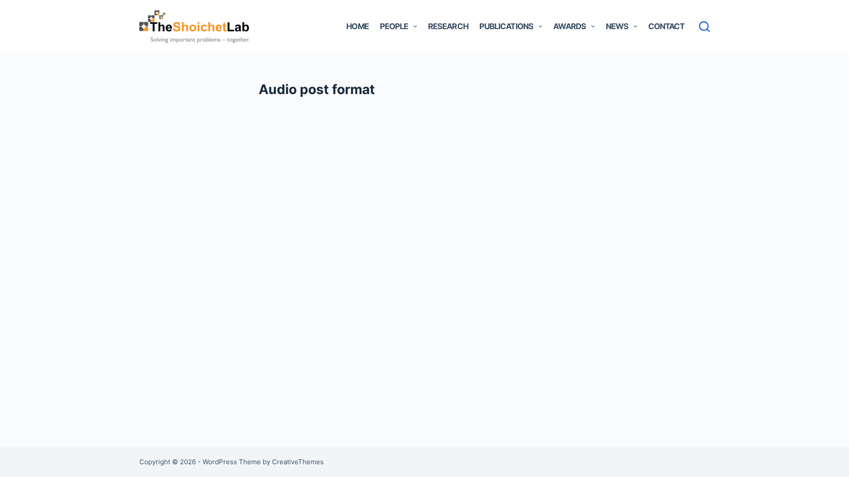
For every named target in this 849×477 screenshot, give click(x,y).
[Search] (704, 26)
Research (448, 26)
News (617, 26)
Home (357, 26)
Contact (666, 26)
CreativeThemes (298, 462)
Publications (506, 26)
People (394, 26)
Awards (569, 26)
